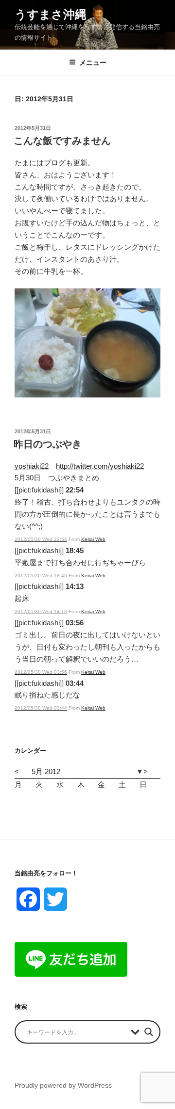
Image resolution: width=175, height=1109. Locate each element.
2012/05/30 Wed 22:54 (41, 539)
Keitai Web (93, 539)
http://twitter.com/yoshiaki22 (100, 466)
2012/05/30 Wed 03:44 (41, 708)
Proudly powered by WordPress (63, 1085)
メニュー (92, 62)
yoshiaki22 (32, 466)
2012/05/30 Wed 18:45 (41, 575)
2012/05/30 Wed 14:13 (41, 611)
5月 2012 (46, 771)
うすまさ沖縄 (51, 14)
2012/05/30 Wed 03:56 (41, 672)
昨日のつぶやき (48, 444)
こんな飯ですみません (62, 140)
